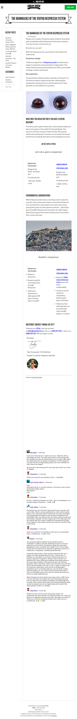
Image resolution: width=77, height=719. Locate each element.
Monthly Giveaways (8, 81)
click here (54, 715)
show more (8, 87)
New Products (10, 77)
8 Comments (32, 36)
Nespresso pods (50, 62)
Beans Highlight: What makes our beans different (10, 47)
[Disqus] (49, 414)
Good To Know (10, 84)
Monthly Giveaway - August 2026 (9, 40)
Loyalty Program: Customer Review (11, 65)
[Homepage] (34, 7)
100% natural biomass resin (62, 279)
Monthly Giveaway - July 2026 (10, 58)
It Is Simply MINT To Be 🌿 (11, 52)
